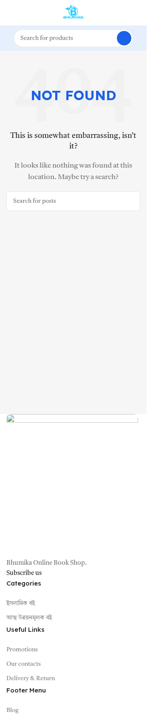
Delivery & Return (30, 678)
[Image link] (72, 486)
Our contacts (23, 664)
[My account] (136, 12)
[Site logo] (73, 13)
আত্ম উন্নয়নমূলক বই (29, 618)
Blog (12, 710)
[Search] (124, 38)
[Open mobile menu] (9, 12)
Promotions (22, 650)
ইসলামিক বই (20, 603)
